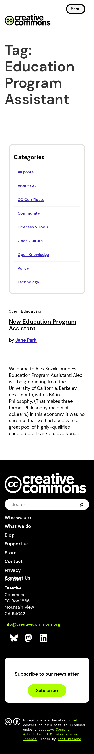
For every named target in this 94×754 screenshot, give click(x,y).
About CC (27, 185)
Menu (76, 8)
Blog (9, 535)
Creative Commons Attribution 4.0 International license (51, 734)
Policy (23, 268)
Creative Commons (28, 20)
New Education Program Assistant (42, 325)
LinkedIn (44, 638)
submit (81, 504)
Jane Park (26, 340)
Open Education (26, 311)
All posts (26, 172)
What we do (18, 526)
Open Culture (30, 240)
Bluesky (14, 638)
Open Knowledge (33, 254)
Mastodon (29, 638)
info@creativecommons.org (32, 624)
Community (29, 213)
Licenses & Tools (33, 227)
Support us (17, 544)
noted (72, 720)
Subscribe (47, 690)
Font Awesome (69, 739)
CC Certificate (31, 199)
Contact (14, 561)
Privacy (13, 570)
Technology (28, 282)
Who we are (18, 517)
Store (11, 553)
